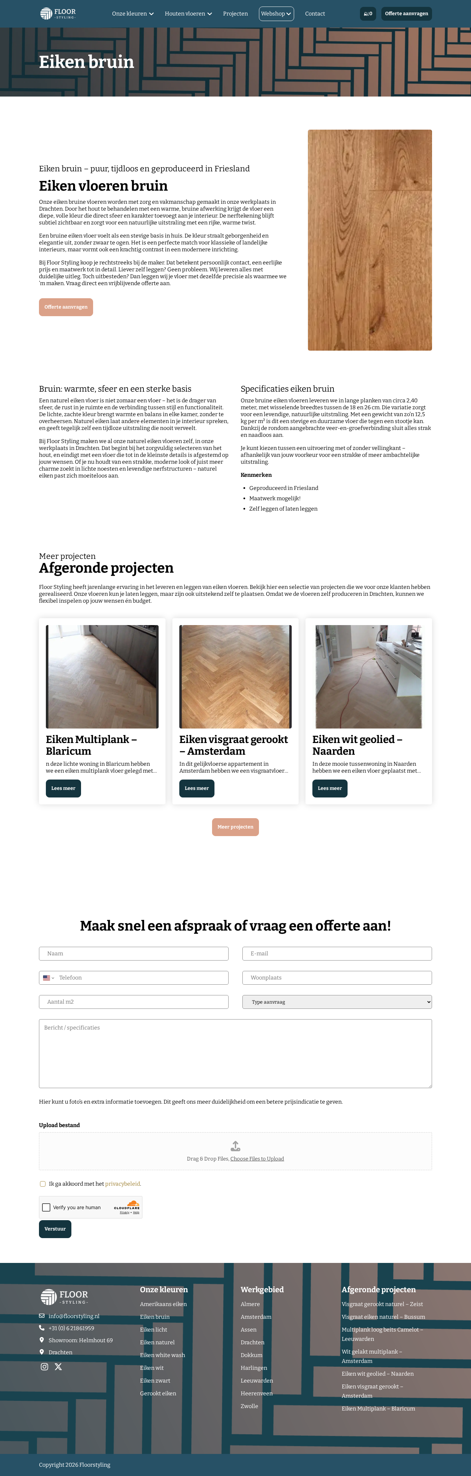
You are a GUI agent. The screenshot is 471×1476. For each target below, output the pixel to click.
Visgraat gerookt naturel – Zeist (382, 1304)
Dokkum (251, 1355)
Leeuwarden (257, 1380)
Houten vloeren (185, 13)
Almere (250, 1304)
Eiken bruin (155, 1317)
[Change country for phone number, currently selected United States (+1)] (48, 978)
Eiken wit (152, 1368)
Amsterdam (256, 1317)
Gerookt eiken (158, 1393)
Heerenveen (257, 1393)
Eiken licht (153, 1329)
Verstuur (55, 1229)
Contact (315, 13)
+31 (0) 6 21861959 (71, 1328)
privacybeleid (122, 1184)
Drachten (252, 1342)
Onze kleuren (129, 13)
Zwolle (249, 1406)
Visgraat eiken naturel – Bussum (383, 1317)
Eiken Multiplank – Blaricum (378, 1408)
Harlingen (254, 1368)
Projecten (235, 13)
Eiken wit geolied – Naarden (378, 1373)
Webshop (273, 13)
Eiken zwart (155, 1380)
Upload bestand (59, 1125)
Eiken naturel (157, 1342)
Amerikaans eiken (163, 1304)
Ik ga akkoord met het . (95, 1184)
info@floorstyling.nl (74, 1316)
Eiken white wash (162, 1355)
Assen (249, 1329)
